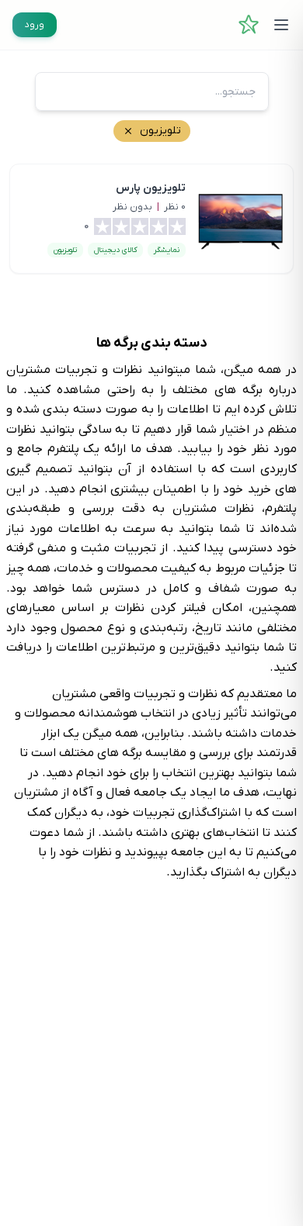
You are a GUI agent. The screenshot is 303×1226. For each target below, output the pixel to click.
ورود (34, 25)
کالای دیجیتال (115, 250)
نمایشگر (166, 250)
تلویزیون (65, 250)
